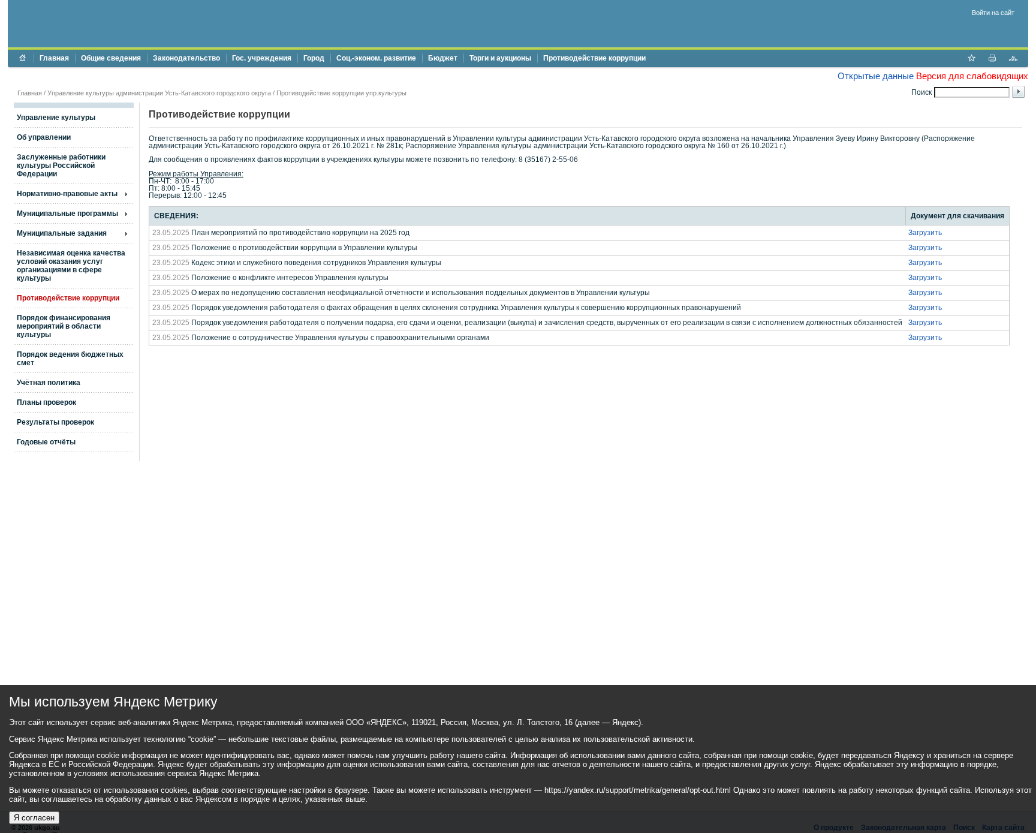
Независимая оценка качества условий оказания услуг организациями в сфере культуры (71, 265)
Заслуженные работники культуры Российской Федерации (61, 165)
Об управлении (44, 137)
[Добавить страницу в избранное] (971, 59)
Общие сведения (111, 58)
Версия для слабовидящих (972, 76)
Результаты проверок (55, 422)
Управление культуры (56, 117)
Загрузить (925, 232)
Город (313, 58)
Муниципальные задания (62, 233)
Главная (54, 58)
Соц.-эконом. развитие (376, 58)
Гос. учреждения (261, 58)
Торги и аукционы (500, 58)
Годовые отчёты (46, 442)
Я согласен (34, 817)
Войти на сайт (993, 12)
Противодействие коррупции (594, 58)
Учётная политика (48, 382)
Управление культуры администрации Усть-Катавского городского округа (159, 93)
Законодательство (186, 58)
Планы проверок (46, 402)
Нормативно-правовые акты (67, 194)
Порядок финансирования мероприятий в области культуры (63, 326)
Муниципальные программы (67, 213)
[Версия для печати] (992, 59)
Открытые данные (876, 76)
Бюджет (442, 58)
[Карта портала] (1013, 59)
